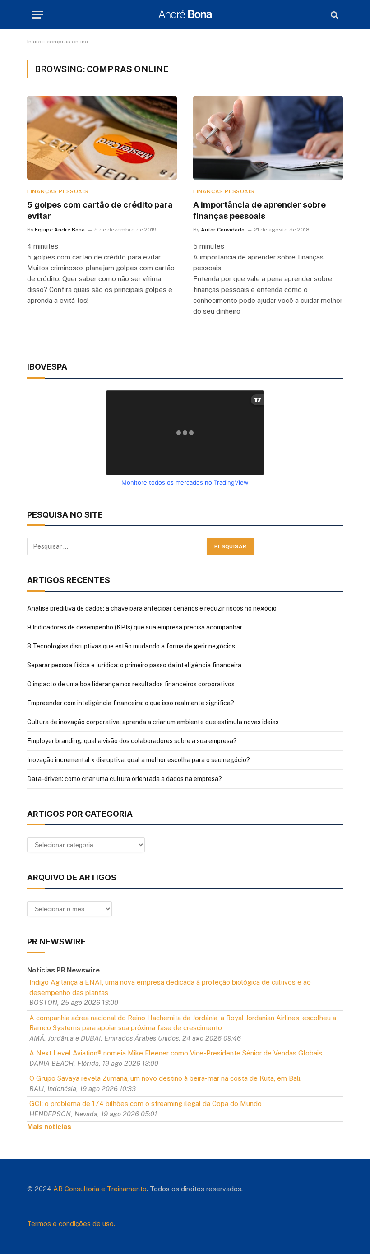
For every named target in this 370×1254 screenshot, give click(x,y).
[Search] (333, 15)
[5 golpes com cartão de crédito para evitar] (102, 138)
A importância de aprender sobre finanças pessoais (259, 210)
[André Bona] (184, 14)
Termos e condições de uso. (71, 1223)
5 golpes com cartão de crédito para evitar (100, 210)
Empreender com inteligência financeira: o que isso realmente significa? (130, 703)
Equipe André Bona (60, 230)
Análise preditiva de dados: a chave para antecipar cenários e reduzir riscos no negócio (152, 608)
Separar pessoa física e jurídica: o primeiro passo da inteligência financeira (134, 665)
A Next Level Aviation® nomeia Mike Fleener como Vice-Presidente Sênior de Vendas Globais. (176, 1053)
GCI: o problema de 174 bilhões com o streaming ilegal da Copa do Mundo (145, 1103)
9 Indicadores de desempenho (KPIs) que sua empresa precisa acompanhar (134, 627)
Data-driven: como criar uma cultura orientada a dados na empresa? (124, 778)
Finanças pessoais (57, 191)
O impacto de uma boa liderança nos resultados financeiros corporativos (131, 684)
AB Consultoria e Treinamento (100, 1189)
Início (34, 41)
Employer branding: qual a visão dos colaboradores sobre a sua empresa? (132, 741)
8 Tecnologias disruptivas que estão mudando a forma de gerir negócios (131, 646)
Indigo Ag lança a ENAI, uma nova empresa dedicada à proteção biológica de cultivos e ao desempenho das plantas (170, 987)
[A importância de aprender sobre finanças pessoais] (268, 138)
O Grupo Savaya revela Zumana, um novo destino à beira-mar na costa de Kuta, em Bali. (165, 1078)
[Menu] (37, 15)
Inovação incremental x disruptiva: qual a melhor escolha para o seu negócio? (138, 760)
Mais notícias (49, 1126)
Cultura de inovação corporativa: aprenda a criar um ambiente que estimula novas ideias (153, 722)
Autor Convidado (223, 230)
